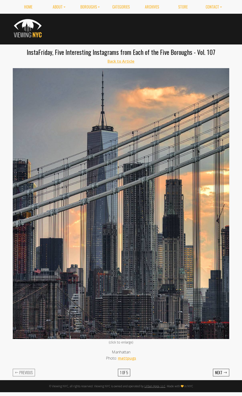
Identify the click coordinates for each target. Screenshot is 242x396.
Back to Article (121, 61)
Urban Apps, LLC (154, 386)
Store (183, 7)
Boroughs (88, 7)
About (58, 7)
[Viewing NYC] (28, 28)
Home (28, 7)
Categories (121, 7)
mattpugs (127, 358)
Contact (212, 7)
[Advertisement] (143, 28)
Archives (152, 7)
